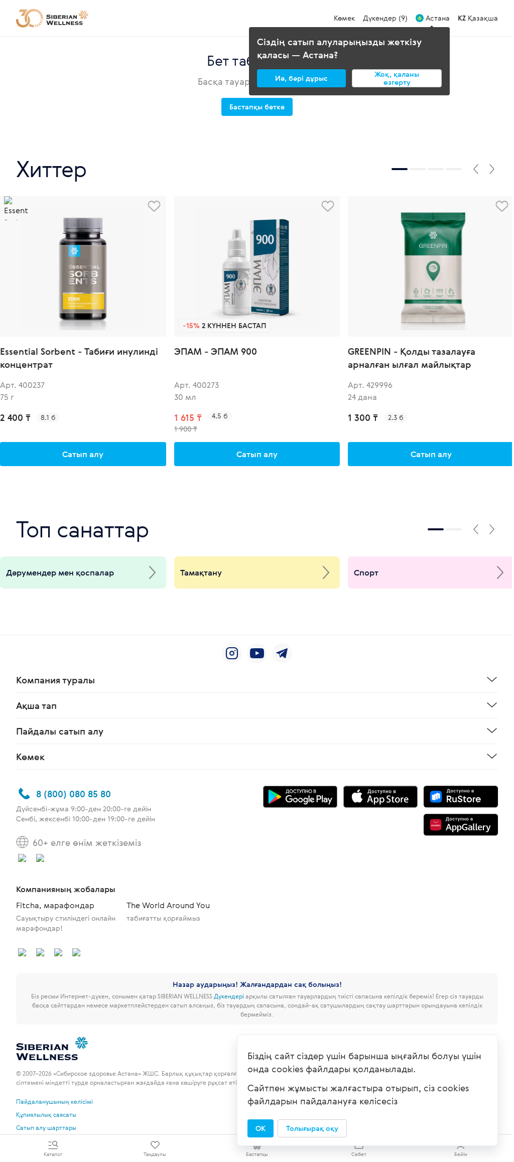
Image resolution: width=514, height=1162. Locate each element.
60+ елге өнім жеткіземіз (87, 842)
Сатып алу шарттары (46, 1127)
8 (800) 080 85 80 (73, 794)
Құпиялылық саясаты (46, 1114)
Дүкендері (229, 996)
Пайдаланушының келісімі (54, 1101)
